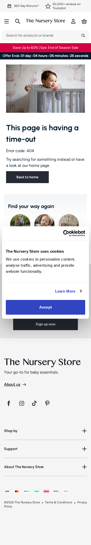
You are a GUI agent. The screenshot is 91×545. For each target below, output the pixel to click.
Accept (45, 307)
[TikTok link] (34, 403)
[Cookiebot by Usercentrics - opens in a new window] (64, 233)
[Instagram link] (21, 403)
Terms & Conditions (58, 502)
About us (12, 384)
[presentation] (40, 35)
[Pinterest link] (48, 403)
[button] (45, 431)
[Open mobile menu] (6, 21)
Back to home (27, 177)
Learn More (65, 291)
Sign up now (45, 324)
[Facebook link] (8, 403)
